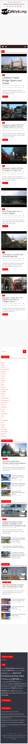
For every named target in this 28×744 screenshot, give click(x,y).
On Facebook (6, 700)
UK (3, 75)
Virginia (3, 427)
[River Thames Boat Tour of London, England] (14, 189)
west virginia (12, 693)
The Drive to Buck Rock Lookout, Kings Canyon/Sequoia (14, 462)
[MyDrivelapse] (2, 46)
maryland (19, 681)
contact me (10, 673)
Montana (3, 393)
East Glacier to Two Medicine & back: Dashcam (12, 714)
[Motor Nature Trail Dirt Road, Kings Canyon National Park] (6, 483)
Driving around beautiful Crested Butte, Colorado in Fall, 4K (15, 5)
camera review (17, 670)
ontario (9, 688)
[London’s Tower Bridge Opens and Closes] (14, 55)
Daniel (13, 85)
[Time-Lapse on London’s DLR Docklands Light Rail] (14, 232)
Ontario (3, 409)
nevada (21, 684)
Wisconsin (3, 433)
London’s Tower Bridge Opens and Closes (12, 80)
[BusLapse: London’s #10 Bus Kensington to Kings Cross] (14, 145)
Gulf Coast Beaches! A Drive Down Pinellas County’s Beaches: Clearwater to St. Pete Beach (13, 546)
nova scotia (4, 688)
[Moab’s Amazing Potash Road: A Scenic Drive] (6, 613)
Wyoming (3, 436)
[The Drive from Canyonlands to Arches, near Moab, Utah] (6, 598)
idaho (7, 682)
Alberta (3, 365)
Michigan (3, 391)
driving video (14, 87)
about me (3, 668)
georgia (9, 679)
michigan (10, 684)
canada (22, 670)
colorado (4, 673)
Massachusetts (4, 389)
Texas (2, 416)
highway (18, 87)
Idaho (2, 382)
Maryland (3, 387)
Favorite (3, 376)
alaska (7, 668)
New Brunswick (5, 398)
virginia (20, 691)
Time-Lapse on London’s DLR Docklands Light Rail (12, 255)
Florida (3, 378)
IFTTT (11, 681)
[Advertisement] (14, 30)
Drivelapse (9, 87)
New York (3, 405)
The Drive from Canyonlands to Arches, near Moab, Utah (18, 599)
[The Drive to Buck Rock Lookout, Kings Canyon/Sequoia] (14, 444)
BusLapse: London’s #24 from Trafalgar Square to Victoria (13, 126)
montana (16, 684)
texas (7, 691)
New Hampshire (5, 400)
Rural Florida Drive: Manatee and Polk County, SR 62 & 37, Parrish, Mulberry (18, 539)
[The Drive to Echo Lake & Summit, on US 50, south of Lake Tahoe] (6, 475)
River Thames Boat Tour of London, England (12, 212)
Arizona (3, 367)
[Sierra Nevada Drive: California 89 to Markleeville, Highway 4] (6, 490)
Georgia (3, 380)
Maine (2, 385)
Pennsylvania (4, 413)
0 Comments (19, 85)
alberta (12, 668)
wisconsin (18, 693)
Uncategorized (4, 420)
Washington (4, 429)
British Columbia (5, 369)
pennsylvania (19, 688)
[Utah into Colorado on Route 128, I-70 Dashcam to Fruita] (14, 567)
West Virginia (4, 431)
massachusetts (4, 684)
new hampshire (10, 686)
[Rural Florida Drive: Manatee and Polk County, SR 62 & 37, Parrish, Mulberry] (6, 537)
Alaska (2, 362)
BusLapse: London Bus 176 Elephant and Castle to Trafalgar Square (12, 300)
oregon (13, 688)
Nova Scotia (4, 407)
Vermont (3, 425)
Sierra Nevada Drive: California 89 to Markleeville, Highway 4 (18, 492)
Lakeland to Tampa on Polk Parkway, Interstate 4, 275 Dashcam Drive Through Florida (14, 524)
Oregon (3, 411)
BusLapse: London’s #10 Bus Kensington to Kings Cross (12, 169)
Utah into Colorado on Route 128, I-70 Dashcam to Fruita (13, 586)
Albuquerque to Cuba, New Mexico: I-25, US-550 (12, 720)
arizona (17, 668)
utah (12, 691)
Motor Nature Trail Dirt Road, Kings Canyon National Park (18, 484)
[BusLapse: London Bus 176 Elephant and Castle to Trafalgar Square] (14, 275)
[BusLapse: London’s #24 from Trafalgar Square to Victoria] (14, 102)
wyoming (24, 693)
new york (24, 686)
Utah (2, 422)
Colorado (3, 373)
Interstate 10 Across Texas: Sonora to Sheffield (12, 722)
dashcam (4, 87)
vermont (17, 691)
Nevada (3, 396)
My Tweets (3, 660)
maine (16, 682)
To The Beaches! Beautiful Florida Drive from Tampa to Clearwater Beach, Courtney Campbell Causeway (18, 555)
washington (5, 693)
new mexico (18, 686)
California (3, 371)
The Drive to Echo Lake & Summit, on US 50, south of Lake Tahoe (17, 477)
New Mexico (4, 402)
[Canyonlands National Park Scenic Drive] (6, 606)
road (22, 87)
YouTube (4, 695)
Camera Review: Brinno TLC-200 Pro (9, 711)
